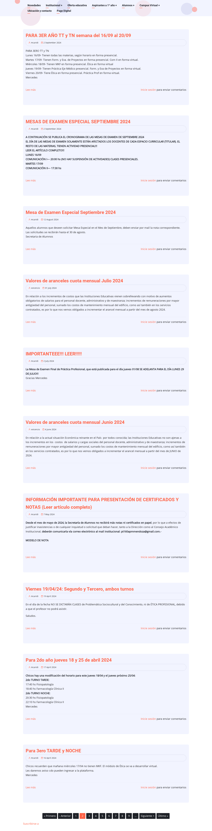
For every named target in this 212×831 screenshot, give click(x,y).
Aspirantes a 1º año (104, 5)
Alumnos (128, 5)
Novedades (34, 5)
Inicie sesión (148, 89)
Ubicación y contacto (40, 10)
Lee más (31, 89)
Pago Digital (64, 10)
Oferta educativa (77, 5)
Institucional (54, 5)
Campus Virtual (150, 5)
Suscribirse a (31, 823)
